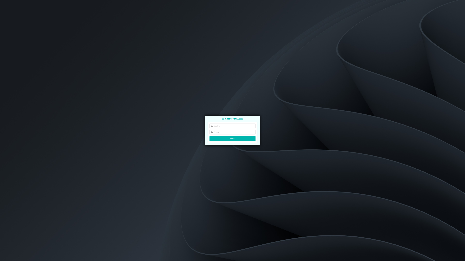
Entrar (232, 138)
